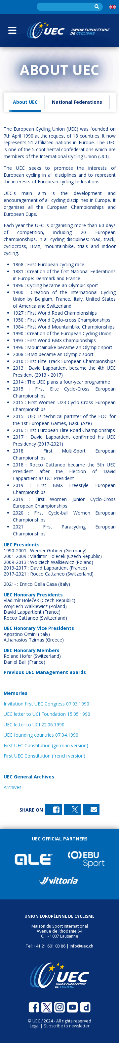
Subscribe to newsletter (67, 1026)
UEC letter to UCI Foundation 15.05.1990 (47, 714)
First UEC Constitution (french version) (44, 756)
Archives (12, 787)
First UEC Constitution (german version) (46, 745)
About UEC (25, 102)
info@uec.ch (81, 946)
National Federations (77, 102)
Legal (35, 1026)
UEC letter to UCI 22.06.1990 (34, 724)
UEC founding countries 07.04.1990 (41, 735)
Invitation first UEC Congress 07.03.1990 (46, 704)
